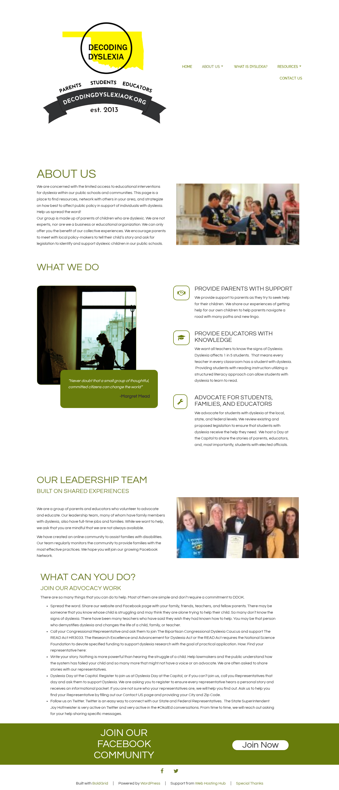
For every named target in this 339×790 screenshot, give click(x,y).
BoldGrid (100, 783)
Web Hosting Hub (210, 783)
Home (187, 67)
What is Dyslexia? (251, 67)
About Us (211, 67)
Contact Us (291, 78)
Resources (287, 67)
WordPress (150, 783)
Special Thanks (249, 783)
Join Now (260, 745)
